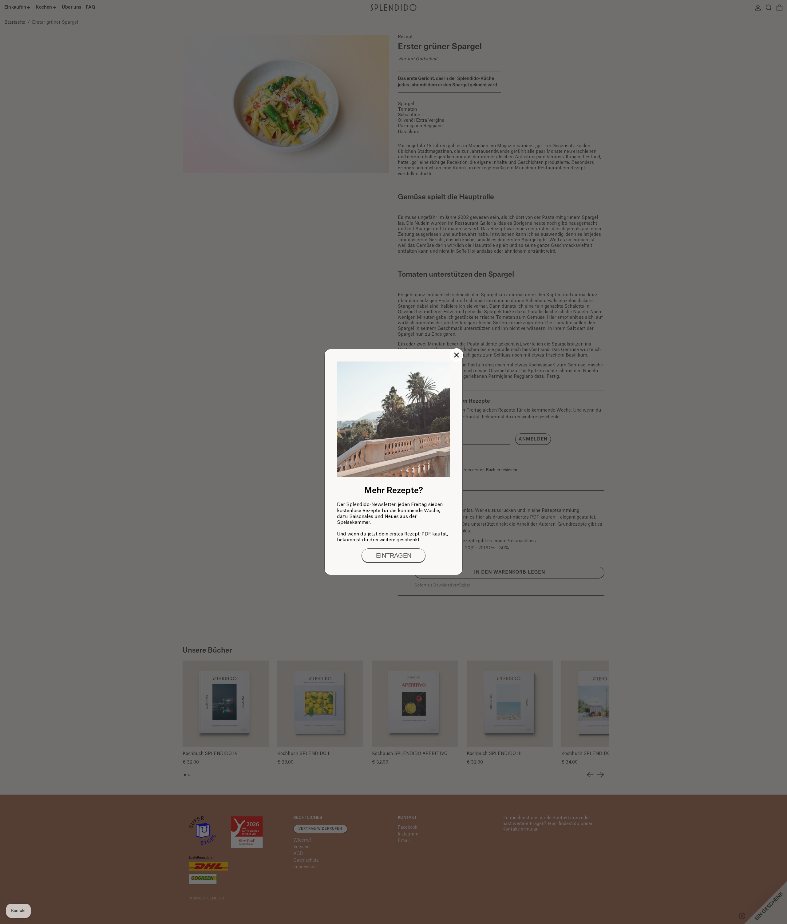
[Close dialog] (456, 355)
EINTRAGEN (393, 555)
